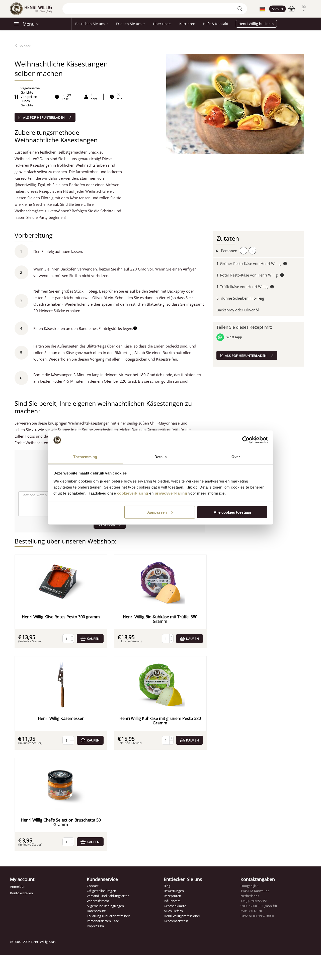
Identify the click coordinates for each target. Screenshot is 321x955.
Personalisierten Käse (103, 921)
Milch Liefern (173, 911)
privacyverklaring (171, 493)
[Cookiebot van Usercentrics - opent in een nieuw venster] (246, 440)
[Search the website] (240, 8)
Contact (93, 885)
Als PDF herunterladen (44, 117)
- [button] (243, 250)
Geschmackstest (176, 921)
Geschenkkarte (175, 906)
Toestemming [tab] (85, 456)
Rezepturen (172, 896)
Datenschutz (96, 911)
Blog (167, 885)
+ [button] (252, 250)
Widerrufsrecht (98, 901)
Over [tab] (235, 456)
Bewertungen (174, 891)
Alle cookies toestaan (232, 512)
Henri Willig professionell (182, 916)
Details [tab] (160, 456)
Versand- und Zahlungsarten (108, 896)
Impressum (95, 926)
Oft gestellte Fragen (101, 891)
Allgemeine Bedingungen (105, 906)
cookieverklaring (132, 493)
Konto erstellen (21, 893)
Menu (29, 24)
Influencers (172, 901)
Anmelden (17, 886)
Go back (24, 46)
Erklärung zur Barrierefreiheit (108, 916)
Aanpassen (157, 512)
